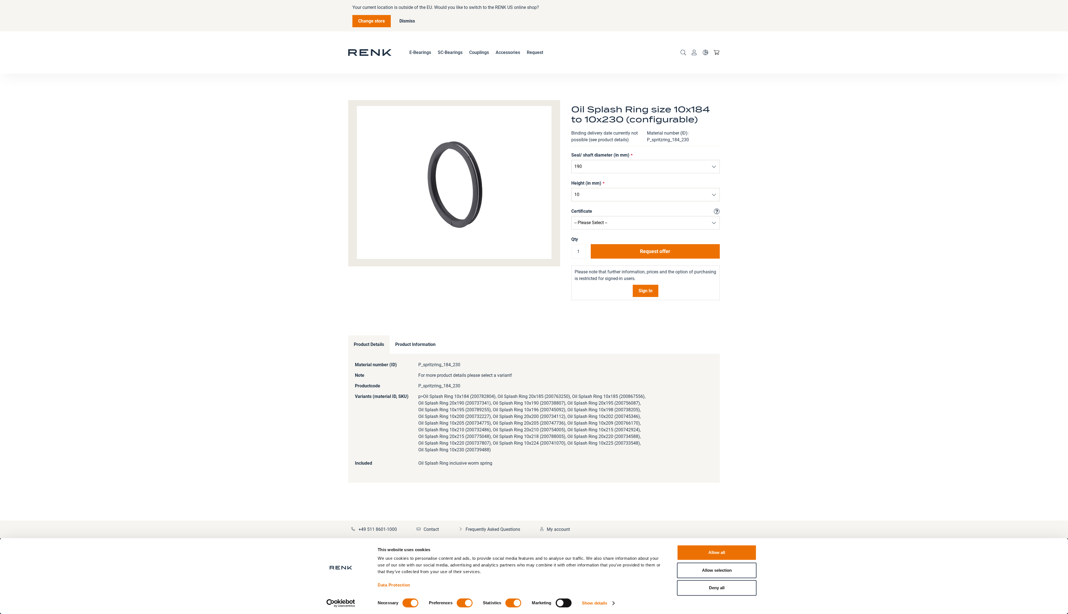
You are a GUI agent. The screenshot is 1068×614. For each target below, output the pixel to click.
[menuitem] (420, 52)
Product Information (415, 344)
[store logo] (370, 52)
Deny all (717, 587)
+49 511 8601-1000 (378, 529)
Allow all (716, 552)
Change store (371, 21)
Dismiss (407, 21)
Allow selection (717, 570)
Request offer (655, 251)
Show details (594, 603)
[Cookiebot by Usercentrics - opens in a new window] (341, 603)
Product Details (369, 344)
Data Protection (394, 585)
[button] (705, 52)
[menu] (476, 52)
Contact (431, 529)
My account (558, 529)
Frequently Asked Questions (493, 529)
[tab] (369, 344)
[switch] (465, 603)
